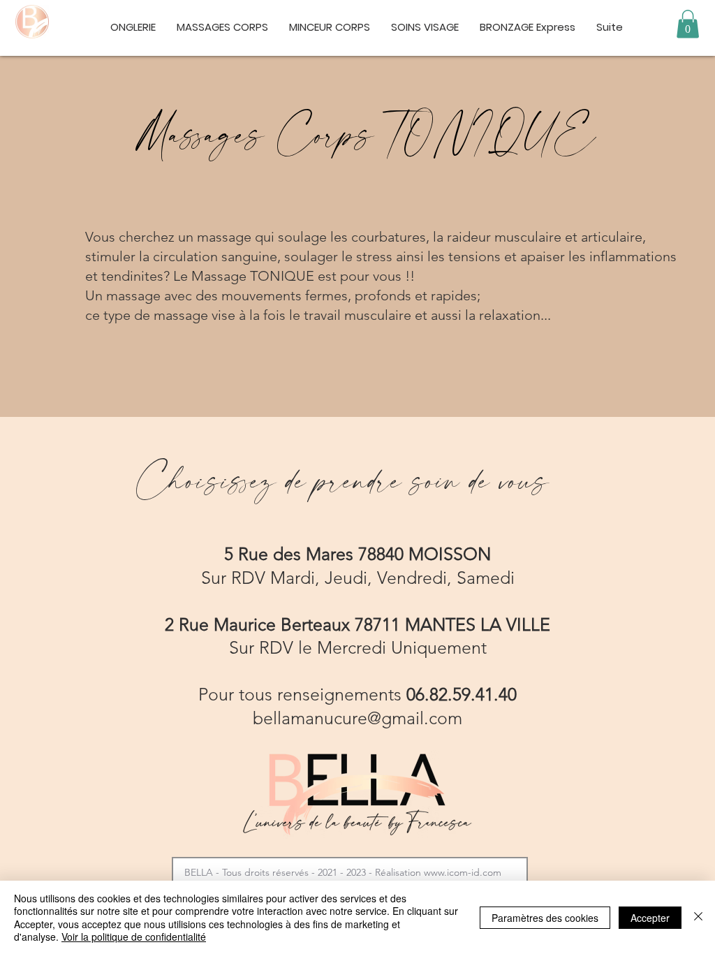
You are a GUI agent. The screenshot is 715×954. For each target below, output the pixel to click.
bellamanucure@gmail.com (357, 717)
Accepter (650, 918)
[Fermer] (698, 917)
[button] (688, 24)
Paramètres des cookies (545, 918)
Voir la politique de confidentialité (133, 937)
